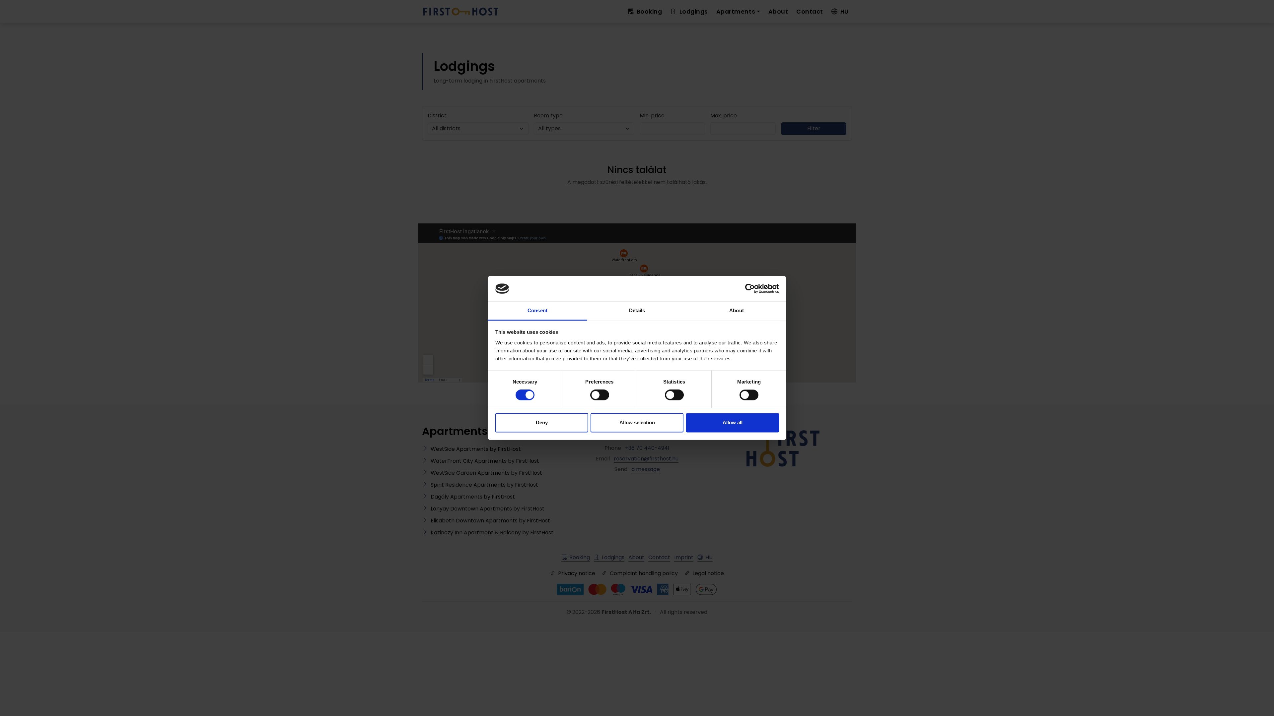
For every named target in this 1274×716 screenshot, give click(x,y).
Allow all (733, 422)
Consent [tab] (537, 310)
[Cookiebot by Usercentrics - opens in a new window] (750, 289)
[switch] (599, 395)
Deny (542, 422)
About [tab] (736, 310)
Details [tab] (637, 310)
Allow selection (637, 422)
